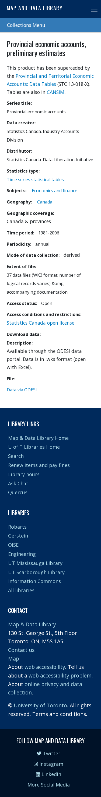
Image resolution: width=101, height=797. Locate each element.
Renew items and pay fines (39, 465)
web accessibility (45, 666)
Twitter (50, 753)
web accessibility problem (60, 675)
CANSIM (55, 92)
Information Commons (34, 581)
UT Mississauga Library (35, 563)
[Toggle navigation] (94, 9)
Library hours (24, 474)
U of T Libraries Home (34, 447)
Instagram (50, 764)
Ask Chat (18, 483)
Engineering (22, 554)
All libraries (21, 590)
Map (13, 658)
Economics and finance (54, 191)
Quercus (17, 492)
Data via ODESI (22, 390)
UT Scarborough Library (36, 572)
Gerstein (18, 535)
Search (16, 456)
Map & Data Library (32, 624)
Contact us (21, 650)
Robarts (17, 527)
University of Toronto (40, 705)
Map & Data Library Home (38, 438)
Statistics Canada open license (40, 322)
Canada (44, 202)
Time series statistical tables (35, 179)
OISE (13, 545)
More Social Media (48, 784)
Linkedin (50, 774)
